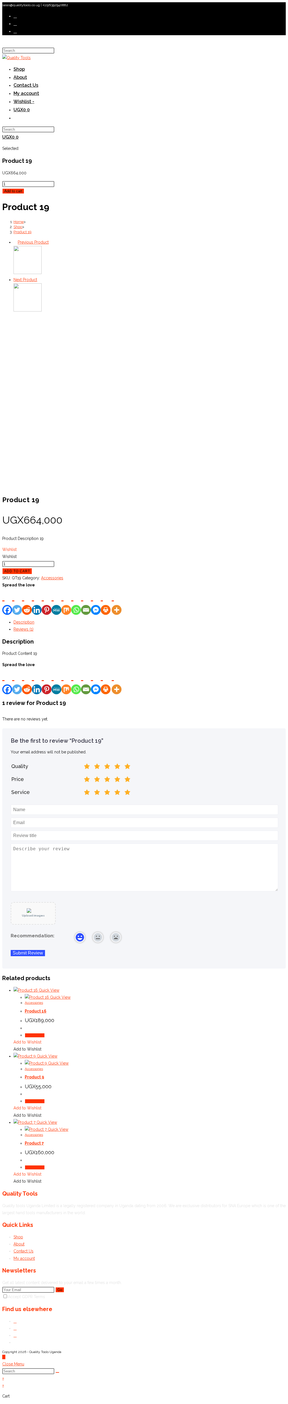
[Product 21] (28, 310)
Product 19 (23, 232)
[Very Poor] (87, 767)
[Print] (106, 602)
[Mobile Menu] (4, 43)
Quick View (48, 990)
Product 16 (35, 1011)
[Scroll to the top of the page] (3, 1357)
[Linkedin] (37, 602)
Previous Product (33, 242)
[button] (9, 549)
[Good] (107, 767)
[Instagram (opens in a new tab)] (15, 31)
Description (24, 622)
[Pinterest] (46, 602)
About (19, 1244)
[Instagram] (15, 1335)
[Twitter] (17, 602)
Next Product (25, 279)
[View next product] (39, 279)
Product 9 (34, 1077)
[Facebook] (7, 602)
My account (24, 1258)
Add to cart (13, 191)
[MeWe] (56, 602)
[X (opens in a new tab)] (15, 16)
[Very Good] (117, 767)
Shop (18, 1237)
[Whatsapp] (76, 602)
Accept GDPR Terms (26, 1296)
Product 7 (34, 1143)
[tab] (150, 622)
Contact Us (23, 1251)
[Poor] (97, 767)
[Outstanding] (127, 767)
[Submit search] (57, 1372)
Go (59, 1290)
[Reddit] (27, 602)
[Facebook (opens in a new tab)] (15, 23)
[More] (117, 602)
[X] (15, 1321)
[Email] (86, 602)
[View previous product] (15, 242)
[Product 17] (28, 272)
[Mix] (66, 602)
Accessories (52, 578)
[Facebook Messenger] (96, 681)
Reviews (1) (23, 629)
